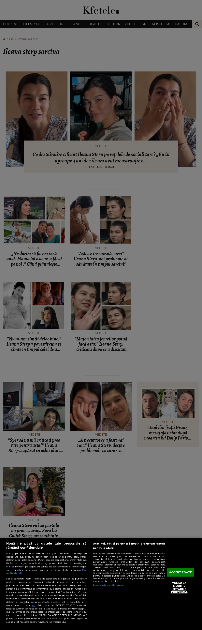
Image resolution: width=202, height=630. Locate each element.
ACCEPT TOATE (180, 572)
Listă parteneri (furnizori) (108, 585)
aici (34, 605)
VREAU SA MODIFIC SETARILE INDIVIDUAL (179, 587)
